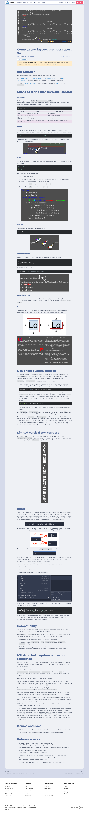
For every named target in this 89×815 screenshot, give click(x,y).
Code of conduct (29, 788)
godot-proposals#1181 (39, 78)
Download (61, 2)
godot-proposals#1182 (51, 78)
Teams (26, 792)
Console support (48, 795)
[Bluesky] (72, 808)
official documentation (53, 64)
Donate (80, 2)
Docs (66, 2)
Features (19, 2)
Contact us (67, 793)
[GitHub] (69, 807)
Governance (28, 790)
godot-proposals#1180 (25, 78)
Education (46, 793)
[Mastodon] (74, 807)
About (65, 786)
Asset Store (47, 786)
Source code (8, 795)
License (66, 790)
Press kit (46, 790)
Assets (43, 2)
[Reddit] (80, 807)
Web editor (7, 792)
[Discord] (77, 808)
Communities (28, 795)
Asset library (47, 788)
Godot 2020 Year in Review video (74, 773)
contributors (33, 805)
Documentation (9, 788)
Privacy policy (67, 792)
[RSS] (82, 807)
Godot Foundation (17, 807)
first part (58, 83)
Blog (31, 2)
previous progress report (31, 83)
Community (37, 2)
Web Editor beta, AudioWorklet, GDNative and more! (19, 773)
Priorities (27, 793)
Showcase (25, 2)
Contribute (72, 2)
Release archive (9, 793)
